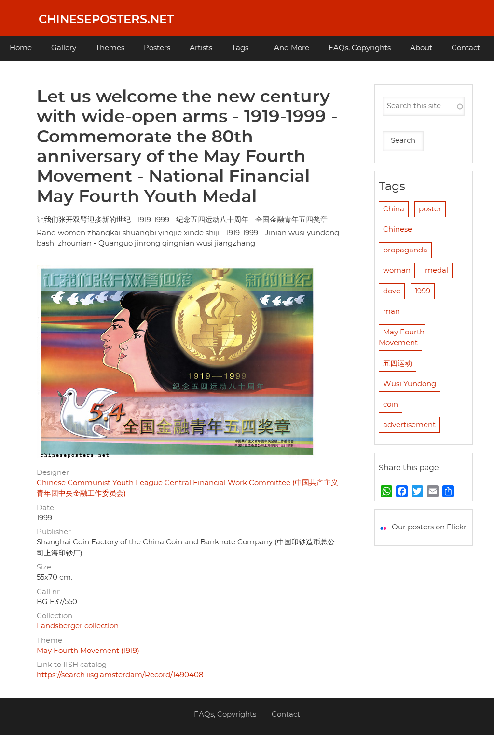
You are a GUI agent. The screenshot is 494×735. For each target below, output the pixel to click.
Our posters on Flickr (429, 527)
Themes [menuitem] (110, 48)
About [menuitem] (421, 48)
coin (390, 404)
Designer (53, 472)
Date (45, 508)
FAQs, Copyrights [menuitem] (360, 48)
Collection (54, 616)
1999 (422, 291)
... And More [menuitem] (288, 48)
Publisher (54, 532)
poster (430, 209)
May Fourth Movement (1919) (88, 650)
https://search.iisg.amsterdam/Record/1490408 (120, 675)
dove (391, 291)
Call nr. (49, 592)
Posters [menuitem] (157, 48)
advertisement (409, 425)
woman (397, 270)
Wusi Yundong (409, 384)
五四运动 (397, 363)
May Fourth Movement (402, 338)
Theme (49, 640)
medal (436, 270)
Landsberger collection (78, 626)
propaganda (405, 250)
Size (44, 567)
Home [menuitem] (21, 48)
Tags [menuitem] (240, 48)
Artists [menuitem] (201, 48)
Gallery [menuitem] (63, 48)
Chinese (397, 229)
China (393, 209)
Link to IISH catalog (72, 664)
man (391, 311)
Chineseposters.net (106, 20)
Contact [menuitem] (466, 48)
